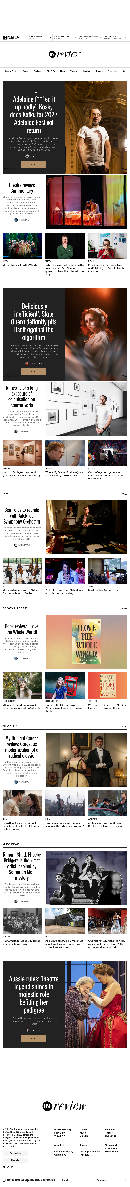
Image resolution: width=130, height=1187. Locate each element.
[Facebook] (4, 1167)
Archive (84, 1145)
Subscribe (112, 71)
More (124, 169)
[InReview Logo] (65, 54)
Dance (25, 71)
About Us (59, 1145)
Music (62, 71)
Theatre (73, 71)
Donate (99, 71)
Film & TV (51, 71)
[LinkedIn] (12, 1167)
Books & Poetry (11, 71)
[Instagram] (8, 1167)
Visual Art (87, 71)
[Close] (126, 1176)
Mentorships (112, 1151)
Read (33, 164)
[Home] (15, 38)
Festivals (37, 71)
